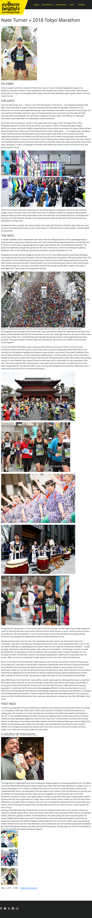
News (23, 888)
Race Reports (32, 888)
